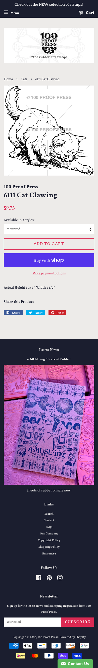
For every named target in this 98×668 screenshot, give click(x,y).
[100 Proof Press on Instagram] (60, 579)
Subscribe (77, 622)
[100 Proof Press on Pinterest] (49, 579)
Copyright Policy (49, 540)
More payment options (49, 273)
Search (49, 514)
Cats (24, 79)
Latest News (49, 349)
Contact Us (77, 663)
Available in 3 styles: (19, 220)
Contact (49, 520)
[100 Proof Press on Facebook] (38, 579)
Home (8, 79)
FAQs (49, 527)
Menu (14, 13)
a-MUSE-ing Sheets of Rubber (49, 359)
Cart (89, 13)
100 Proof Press (48, 637)
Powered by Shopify (73, 637)
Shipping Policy (49, 547)
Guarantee (49, 553)
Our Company (49, 533)
